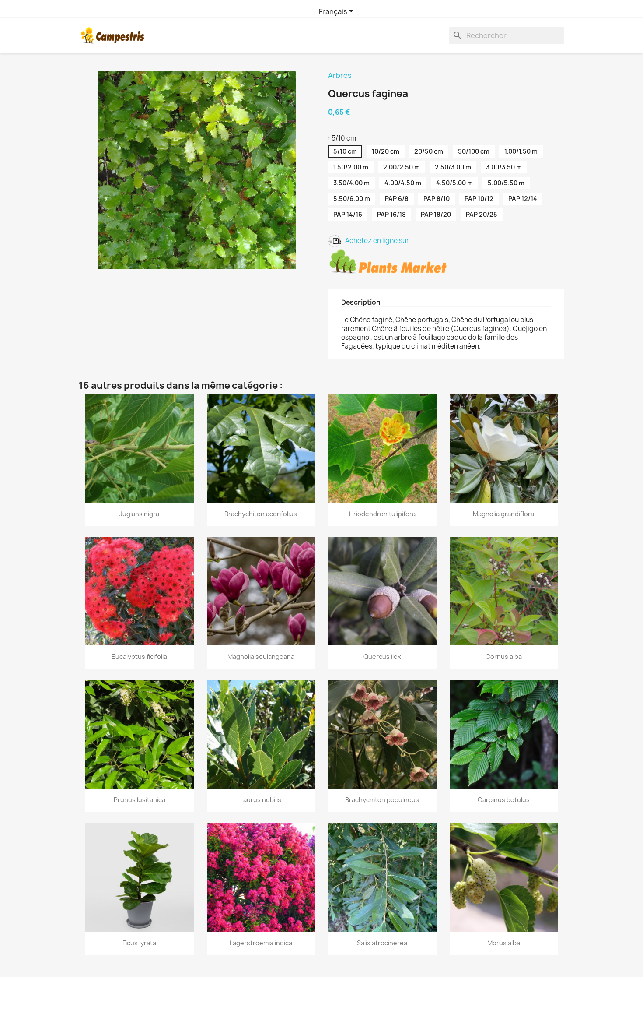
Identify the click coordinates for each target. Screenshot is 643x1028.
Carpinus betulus (504, 800)
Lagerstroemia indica (261, 943)
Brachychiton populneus (382, 800)
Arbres (340, 75)
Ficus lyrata (139, 943)
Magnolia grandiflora (503, 514)
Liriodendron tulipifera (382, 514)
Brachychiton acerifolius (260, 514)
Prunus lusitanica (139, 800)
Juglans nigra (139, 514)
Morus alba (503, 943)
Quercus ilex (382, 656)
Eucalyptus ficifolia (139, 656)
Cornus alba (504, 656)
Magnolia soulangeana (260, 656)
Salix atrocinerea (382, 943)
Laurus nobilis (260, 800)
